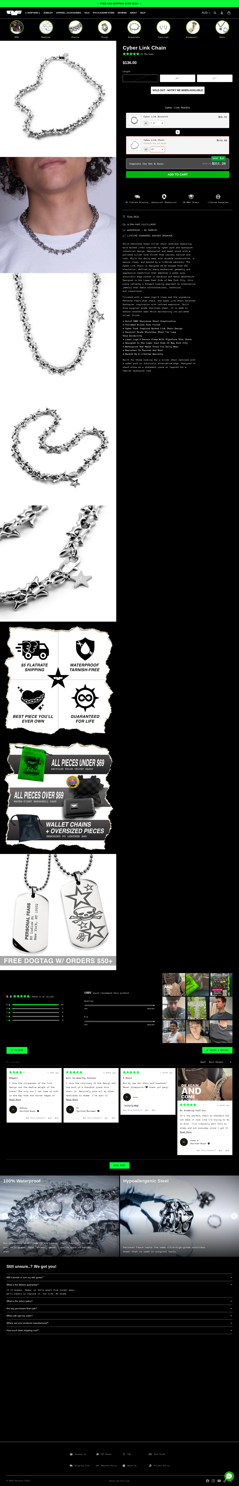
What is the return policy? (20, 1301)
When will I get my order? (20, 1315)
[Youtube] (219, 1481)
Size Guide (159, 1454)
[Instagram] (213, 1481)
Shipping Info (82, 1466)
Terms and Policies (119, 1481)
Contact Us (80, 1454)
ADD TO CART (178, 174)
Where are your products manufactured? (27, 1323)
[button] (177, 54)
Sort (204, 1062)
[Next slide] (234, 1216)
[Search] (215, 12)
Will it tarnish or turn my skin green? (25, 1277)
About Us (132, 1466)
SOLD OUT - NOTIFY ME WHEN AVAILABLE (178, 90)
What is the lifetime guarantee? (23, 1284)
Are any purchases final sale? (22, 1308)
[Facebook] (208, 1481)
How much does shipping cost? (23, 1330)
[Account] (221, 12)
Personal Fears (22, 1481)
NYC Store (106, 1454)
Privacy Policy (162, 1466)
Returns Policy (109, 1466)
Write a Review (220, 1051)
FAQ (129, 1454)
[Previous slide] (5, 1216)
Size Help (133, 216)
